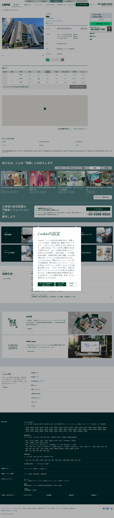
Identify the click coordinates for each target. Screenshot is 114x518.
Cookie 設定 (72, 284)
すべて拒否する (61, 284)
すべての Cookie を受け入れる (46, 284)
